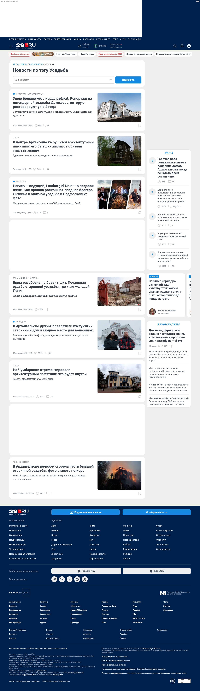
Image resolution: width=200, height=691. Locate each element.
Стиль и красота (164, 530)
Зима (92, 525)
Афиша (77, 39)
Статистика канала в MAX (22, 558)
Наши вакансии (17, 544)
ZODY (115, 39)
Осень (126, 530)
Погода (48, 39)
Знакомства (34, 39)
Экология (161, 540)
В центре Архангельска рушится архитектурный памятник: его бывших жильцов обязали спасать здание (53, 146)
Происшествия (131, 540)
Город (54, 540)
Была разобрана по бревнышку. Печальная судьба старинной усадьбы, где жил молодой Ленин (51, 286)
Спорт (159, 525)
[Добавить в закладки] (139, 125)
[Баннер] (43, 54)
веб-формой (58, 675)
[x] (85, 579)
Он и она (127, 525)
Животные (57, 554)
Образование (96, 558)
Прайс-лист (15, 530)
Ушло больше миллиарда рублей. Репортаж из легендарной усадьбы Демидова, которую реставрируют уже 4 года (52, 103)
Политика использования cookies (116, 661)
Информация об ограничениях (115, 657)
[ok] (69, 579)
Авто (54, 525)
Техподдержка (16, 549)
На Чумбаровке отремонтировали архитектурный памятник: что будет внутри (50, 372)
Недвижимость (17, 39)
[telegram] (54, 579)
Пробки (100, 46)
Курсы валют (103, 39)
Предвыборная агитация (22, 554)
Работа (126, 544)
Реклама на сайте (18, 525)
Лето (92, 540)
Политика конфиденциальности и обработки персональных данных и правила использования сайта (144, 673)
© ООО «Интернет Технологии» (56, 681)
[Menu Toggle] (10, 46)
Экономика (162, 544)
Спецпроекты (163, 549)
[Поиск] (174, 46)
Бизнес (55, 530)
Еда (53, 549)
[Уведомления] (182, 46)
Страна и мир (163, 535)
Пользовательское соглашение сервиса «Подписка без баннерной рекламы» (134, 669)
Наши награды (16, 540)
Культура (94, 535)
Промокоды (134, 39)
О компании (15, 535)
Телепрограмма (62, 39)
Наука (93, 549)
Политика (128, 535)
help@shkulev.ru (28, 675)
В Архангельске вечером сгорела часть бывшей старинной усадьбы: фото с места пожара (53, 468)
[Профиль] (189, 46)
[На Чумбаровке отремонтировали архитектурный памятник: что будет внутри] (119, 378)
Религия (127, 554)
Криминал (95, 530)
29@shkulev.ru (41, 671)
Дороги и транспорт (61, 544)
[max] (77, 579)
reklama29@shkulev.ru (151, 649)
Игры (123, 39)
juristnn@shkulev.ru (75, 673)
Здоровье (56, 558)
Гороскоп (88, 39)
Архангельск (20, 64)
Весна (54, 535)
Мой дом (94, 544)
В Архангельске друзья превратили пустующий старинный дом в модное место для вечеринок (53, 328)
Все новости (36, 64)
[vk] (62, 579)
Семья (126, 558)
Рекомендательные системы (114, 665)
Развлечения (130, 549)
